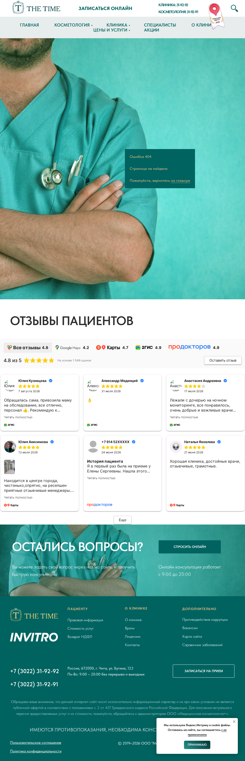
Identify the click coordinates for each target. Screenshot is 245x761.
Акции (151, 29)
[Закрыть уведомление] (234, 721)
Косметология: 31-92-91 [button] (178, 12)
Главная (29, 24)
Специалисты (160, 24)
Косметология (72, 24)
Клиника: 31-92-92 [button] (173, 5)
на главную (180, 354)
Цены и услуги (110, 29)
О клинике (204, 24)
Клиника (116, 24)
